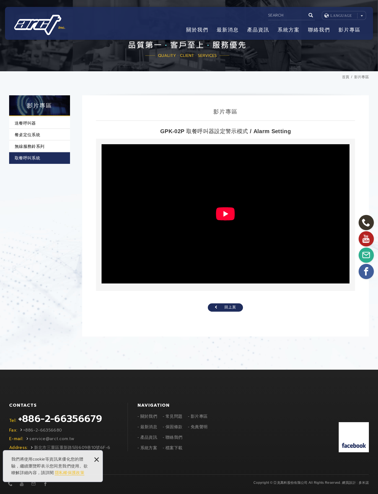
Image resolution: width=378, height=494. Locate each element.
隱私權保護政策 (69, 472)
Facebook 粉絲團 (354, 437)
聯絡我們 (319, 30)
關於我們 (197, 30)
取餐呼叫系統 (27, 158)
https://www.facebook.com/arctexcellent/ (45, 484)
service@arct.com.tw (51, 439)
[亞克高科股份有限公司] (39, 25)
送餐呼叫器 (25, 123)
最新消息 (228, 30)
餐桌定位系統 (27, 134)
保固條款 (173, 426)
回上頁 (230, 307)
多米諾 (364, 483)
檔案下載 (173, 447)
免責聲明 (199, 426)
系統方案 (289, 30)
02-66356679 (10, 484)
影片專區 (349, 30)
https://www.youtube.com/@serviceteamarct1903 (22, 484)
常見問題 (173, 416)
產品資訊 (258, 30)
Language (341, 16)
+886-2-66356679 (60, 419)
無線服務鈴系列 (29, 146)
